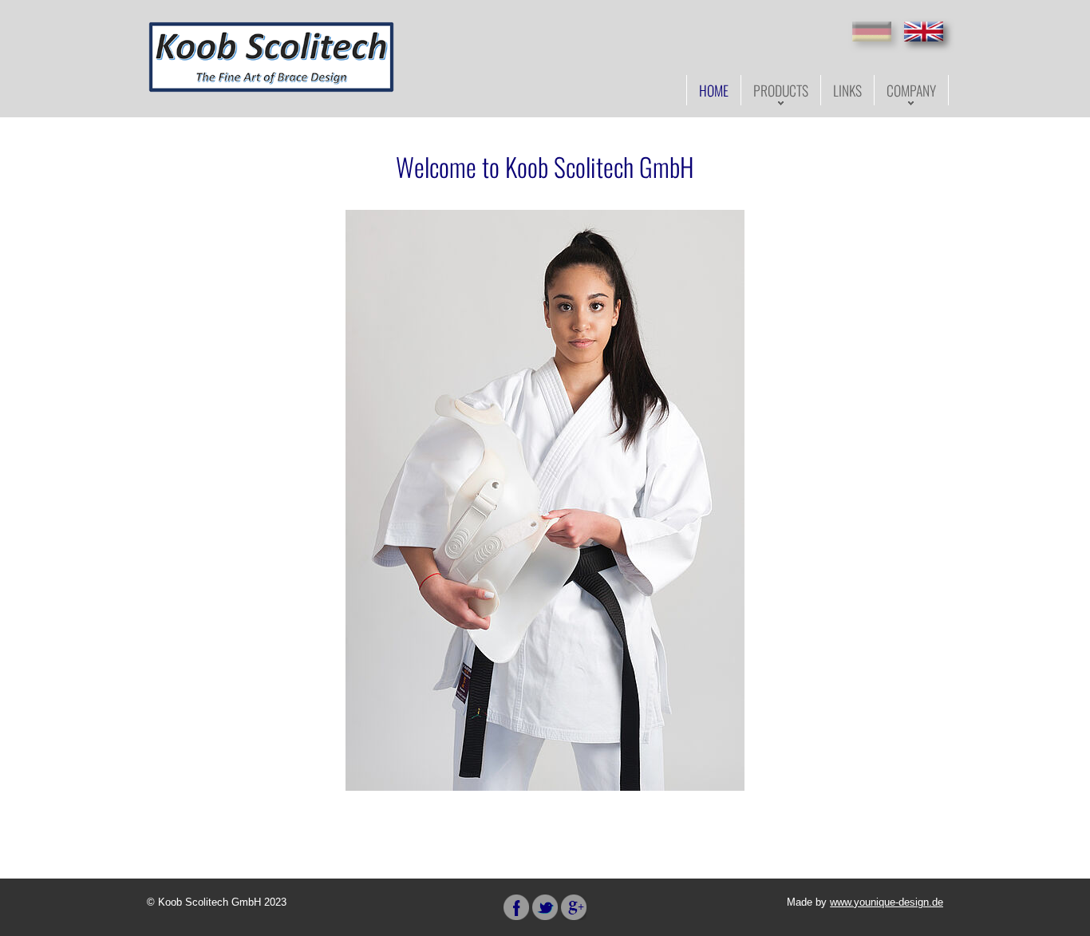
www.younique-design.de (886, 902)
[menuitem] (713, 90)
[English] (923, 31)
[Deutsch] (871, 31)
